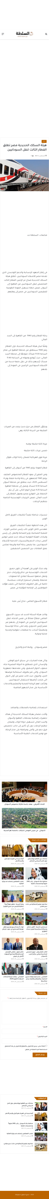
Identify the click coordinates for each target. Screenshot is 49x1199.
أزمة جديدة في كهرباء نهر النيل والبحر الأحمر (19, 1113)
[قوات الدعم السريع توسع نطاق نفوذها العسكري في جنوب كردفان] (13, 919)
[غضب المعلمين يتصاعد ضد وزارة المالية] (13, 873)
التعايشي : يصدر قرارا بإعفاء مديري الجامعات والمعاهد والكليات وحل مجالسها (36, 979)
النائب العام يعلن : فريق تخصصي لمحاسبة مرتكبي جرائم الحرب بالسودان (36, 954)
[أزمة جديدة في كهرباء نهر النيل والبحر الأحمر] (13, 851)
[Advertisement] (24, 14)
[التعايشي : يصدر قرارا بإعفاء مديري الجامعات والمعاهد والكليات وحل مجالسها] (36, 969)
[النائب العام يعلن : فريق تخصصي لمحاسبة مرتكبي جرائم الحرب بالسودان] (36, 944)
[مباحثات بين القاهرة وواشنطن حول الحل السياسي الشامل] (36, 851)
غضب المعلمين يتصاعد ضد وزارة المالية (20, 1134)
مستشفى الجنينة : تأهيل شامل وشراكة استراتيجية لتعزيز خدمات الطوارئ (36, 929)
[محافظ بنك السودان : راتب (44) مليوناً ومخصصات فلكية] (36, 873)
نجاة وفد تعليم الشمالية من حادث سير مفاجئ (18, 1144)
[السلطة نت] (24, 34)
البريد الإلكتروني (42, 1036)
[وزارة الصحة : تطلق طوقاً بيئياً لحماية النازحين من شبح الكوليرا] (13, 896)
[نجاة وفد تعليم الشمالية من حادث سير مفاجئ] (36, 896)
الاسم (45, 1027)
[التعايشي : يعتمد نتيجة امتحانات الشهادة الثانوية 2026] (13, 969)
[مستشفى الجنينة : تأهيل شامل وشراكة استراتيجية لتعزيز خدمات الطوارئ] (36, 919)
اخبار (44, 141)
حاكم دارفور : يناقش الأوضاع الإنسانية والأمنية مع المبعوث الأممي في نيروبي (14, 954)
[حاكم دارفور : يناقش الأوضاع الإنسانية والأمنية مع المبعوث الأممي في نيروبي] (13, 944)
